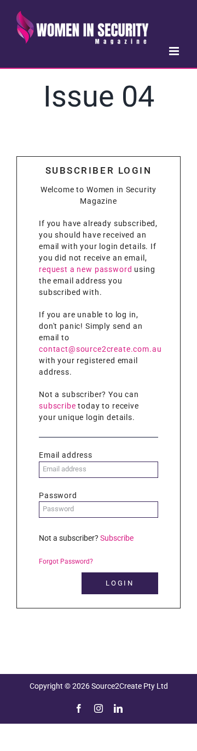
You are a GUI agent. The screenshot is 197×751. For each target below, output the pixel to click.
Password (58, 495)
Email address (65, 455)
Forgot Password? (66, 561)
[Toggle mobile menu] (175, 51)
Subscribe (117, 538)
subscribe (57, 405)
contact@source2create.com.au (100, 349)
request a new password (85, 269)
